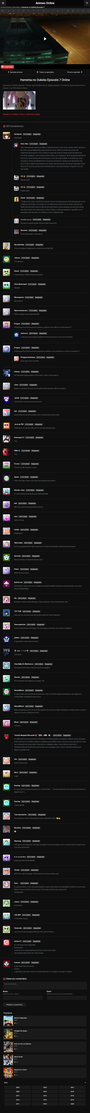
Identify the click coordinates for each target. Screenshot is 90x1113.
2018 (72, 1091)
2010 (45, 1104)
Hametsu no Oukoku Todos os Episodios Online (21, 114)
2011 (17, 1104)
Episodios (16, 7)
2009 (72, 1104)
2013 (45, 1100)
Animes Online (6, 7)
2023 (17, 1087)
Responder (36, 134)
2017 (17, 1096)
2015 (72, 1096)
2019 (45, 1091)
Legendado (8, 67)
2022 (45, 1087)
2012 (72, 1100)
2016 (45, 1096)
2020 (17, 1091)
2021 (72, 1087)
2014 (17, 1100)
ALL (2, 11)
